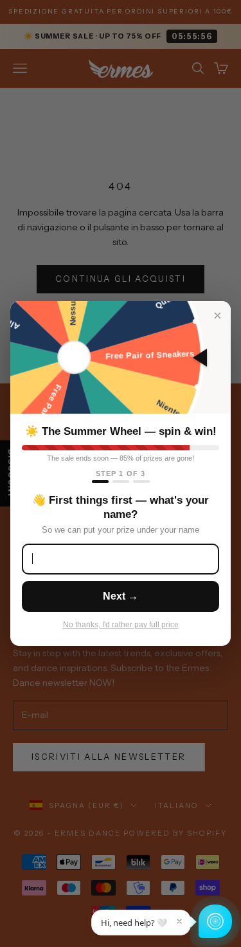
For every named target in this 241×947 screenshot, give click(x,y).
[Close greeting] (179, 921)
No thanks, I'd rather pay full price (121, 625)
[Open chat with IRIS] (215, 921)
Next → (120, 596)
